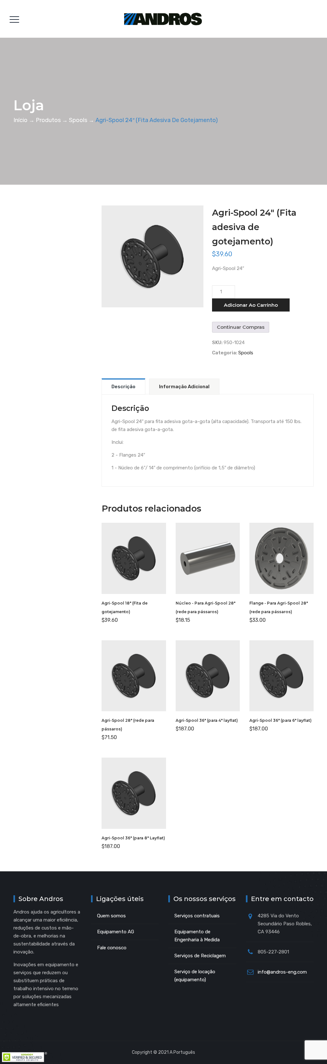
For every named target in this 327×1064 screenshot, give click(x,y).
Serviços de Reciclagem (200, 956)
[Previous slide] (108, 256)
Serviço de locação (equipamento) (194, 976)
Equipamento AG (115, 932)
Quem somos (111, 916)
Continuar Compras (240, 327)
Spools (245, 353)
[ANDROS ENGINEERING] (163, 19)
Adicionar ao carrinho (251, 305)
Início (20, 120)
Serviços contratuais (197, 916)
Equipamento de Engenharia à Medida (197, 936)
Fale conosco (111, 948)
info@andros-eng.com (282, 972)
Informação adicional (184, 386)
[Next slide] (197, 256)
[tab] (123, 386)
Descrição (123, 386)
